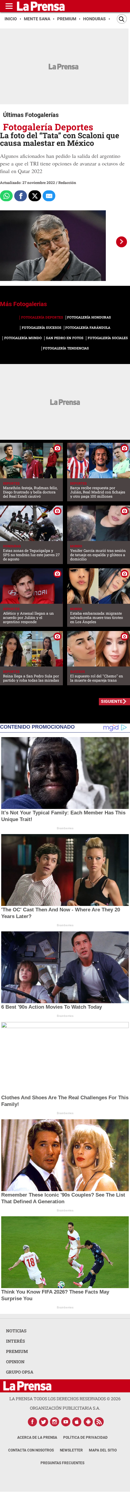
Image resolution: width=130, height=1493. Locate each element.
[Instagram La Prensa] (55, 1421)
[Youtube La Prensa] (66, 1421)
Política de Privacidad (85, 1437)
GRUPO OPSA (19, 1372)
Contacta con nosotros (31, 1450)
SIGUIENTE (111, 701)
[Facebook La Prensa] (32, 1421)
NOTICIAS (16, 1331)
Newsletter (71, 1450)
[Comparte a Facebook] (20, 196)
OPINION (15, 1361)
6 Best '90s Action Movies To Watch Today (51, 1007)
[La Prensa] (27, 1386)
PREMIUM (17, 1351)
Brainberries (65, 828)
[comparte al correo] (49, 196)
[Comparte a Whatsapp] (6, 196)
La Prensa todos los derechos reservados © (65, 1398)
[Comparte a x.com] (34, 196)
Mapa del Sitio (103, 1450)
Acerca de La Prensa (37, 1437)
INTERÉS (15, 1341)
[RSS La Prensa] (99, 1421)
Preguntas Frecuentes (62, 1463)
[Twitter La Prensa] (43, 1421)
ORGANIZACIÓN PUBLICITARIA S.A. (65, 1408)
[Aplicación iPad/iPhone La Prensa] (77, 1421)
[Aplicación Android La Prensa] (88, 1421)
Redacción (67, 182)
